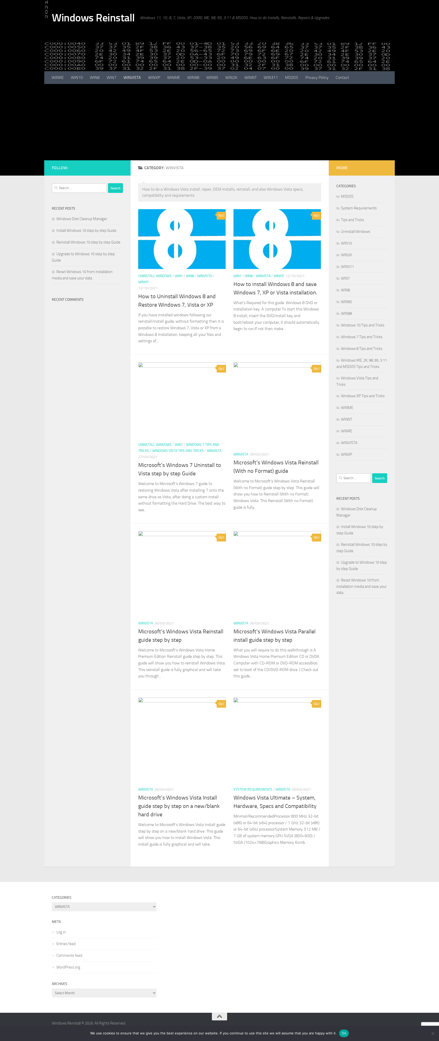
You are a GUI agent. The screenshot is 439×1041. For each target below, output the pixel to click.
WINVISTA (132, 77)
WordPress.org (68, 967)
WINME (173, 77)
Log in (61, 932)
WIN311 (271, 77)
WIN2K (231, 77)
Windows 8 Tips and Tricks (361, 348)
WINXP (154, 77)
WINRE (58, 77)
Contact (342, 77)
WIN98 (193, 77)
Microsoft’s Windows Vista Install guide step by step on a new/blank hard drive (179, 806)
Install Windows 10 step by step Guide (86, 230)
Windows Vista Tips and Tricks (178, 451)
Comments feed (69, 955)
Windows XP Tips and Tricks (363, 396)
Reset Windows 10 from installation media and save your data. (361, 586)
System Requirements (252, 789)
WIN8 (95, 77)
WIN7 (111, 77)
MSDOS (291, 77)
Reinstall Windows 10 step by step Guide (88, 242)
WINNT (250, 77)
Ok (344, 1033)
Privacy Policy (316, 77)
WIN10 (77, 77)
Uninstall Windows (155, 276)
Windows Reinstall (93, 17)
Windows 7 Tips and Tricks (361, 337)
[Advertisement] (219, 122)
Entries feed (66, 944)
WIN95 (212, 77)
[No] (432, 1033)
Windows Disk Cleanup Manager (81, 219)
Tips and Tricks (352, 220)
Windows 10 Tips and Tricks (362, 325)
